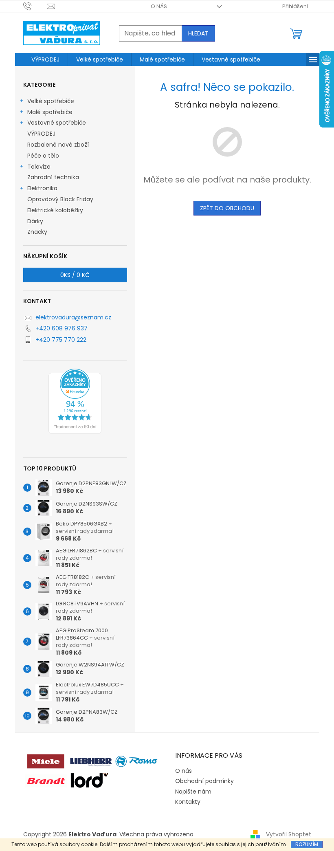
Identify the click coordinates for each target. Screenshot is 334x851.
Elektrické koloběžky (55, 210)
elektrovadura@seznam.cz (73, 317)
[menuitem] (45, 59)
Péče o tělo (43, 156)
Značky (37, 232)
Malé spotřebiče (50, 112)
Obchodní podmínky (204, 781)
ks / (75, 275)
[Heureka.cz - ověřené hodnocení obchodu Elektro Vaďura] (74, 401)
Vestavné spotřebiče (56, 123)
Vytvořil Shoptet (288, 834)
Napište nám (193, 791)
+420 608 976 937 (61, 328)
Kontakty (187, 802)
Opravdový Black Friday (60, 199)
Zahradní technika (53, 177)
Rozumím (306, 844)
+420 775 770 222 (60, 340)
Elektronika (42, 188)
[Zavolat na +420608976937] (35, 6)
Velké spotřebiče (50, 101)
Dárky (35, 221)
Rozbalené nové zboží (58, 145)
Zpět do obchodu (227, 208)
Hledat (198, 33)
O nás (159, 6)
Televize (39, 167)
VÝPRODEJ (41, 134)
